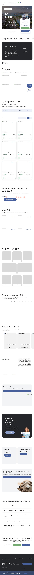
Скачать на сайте (25, 25)
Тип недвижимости (6, 110)
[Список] (30, 118)
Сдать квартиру (10, 432)
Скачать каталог (7, 455)
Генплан (28, 558)
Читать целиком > (5, 261)
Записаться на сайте (8, 544)
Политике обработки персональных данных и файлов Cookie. (11, 573)
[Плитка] (28, 118)
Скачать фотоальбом (29, 85)
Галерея (15, 558)
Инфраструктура (22, 558)
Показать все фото (29, 90)
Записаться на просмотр (10, 199)
